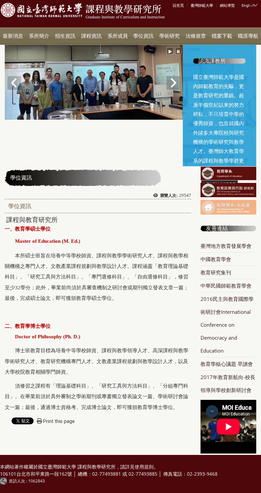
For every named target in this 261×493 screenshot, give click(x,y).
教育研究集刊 (216, 272)
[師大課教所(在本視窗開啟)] (41, 10)
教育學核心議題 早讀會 (227, 363)
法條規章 (196, 36)
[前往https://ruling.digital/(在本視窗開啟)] (4, 481)
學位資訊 (143, 36)
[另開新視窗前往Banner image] (228, 174)
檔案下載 (222, 36)
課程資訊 (91, 36)
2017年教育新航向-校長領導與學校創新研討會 (228, 383)
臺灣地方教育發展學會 (226, 245)
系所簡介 (39, 36)
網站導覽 (227, 5)
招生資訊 (65, 36)
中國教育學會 (216, 259)
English (248, 5)
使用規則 (144, 466)
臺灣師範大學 (202, 5)
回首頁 (178, 5)
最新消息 (13, 36)
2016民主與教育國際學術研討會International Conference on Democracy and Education (227, 324)
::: (174, 5)
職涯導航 (248, 36)
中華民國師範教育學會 (226, 285)
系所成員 (117, 36)
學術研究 (169, 36)
